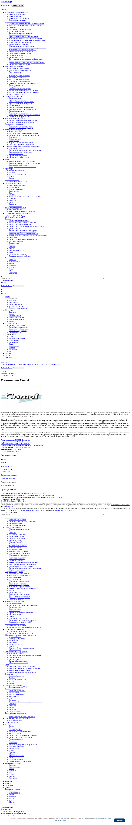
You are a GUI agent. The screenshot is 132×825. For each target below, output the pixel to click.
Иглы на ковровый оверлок (18, 165)
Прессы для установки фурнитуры (21, 128)
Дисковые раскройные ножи (19, 68)
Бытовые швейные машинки (19, 18)
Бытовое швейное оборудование (16, 12)
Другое (11, 590)
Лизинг (11, 321)
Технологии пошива (16, 306)
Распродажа (5, 362)
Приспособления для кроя (18, 156)
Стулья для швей (15, 657)
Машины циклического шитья (19, 553)
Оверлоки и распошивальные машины (22, 521)
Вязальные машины (12, 180)
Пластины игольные (16, 241)
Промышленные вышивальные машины (23, 120)
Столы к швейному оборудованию (21, 566)
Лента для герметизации (17, 174)
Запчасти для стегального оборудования (23, 230)
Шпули (11, 248)
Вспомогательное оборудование (16, 652)
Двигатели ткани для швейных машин (22, 222)
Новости (12, 348)
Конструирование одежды (14, 130)
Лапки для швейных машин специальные (23, 234)
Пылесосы (12, 204)
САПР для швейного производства (21, 144)
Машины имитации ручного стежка (21, 46)
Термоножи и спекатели (17, 77)
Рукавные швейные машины (19, 44)
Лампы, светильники (16, 189)
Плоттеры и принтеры (17, 639)
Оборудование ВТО (16, 333)
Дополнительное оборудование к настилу (23, 90)
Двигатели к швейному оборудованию (22, 564)
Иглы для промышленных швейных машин (24, 163)
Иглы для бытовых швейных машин (22, 161)
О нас (11, 336)
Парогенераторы (15, 609)
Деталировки (40, 497)
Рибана (11, 267)
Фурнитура (9, 169)
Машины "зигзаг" (15, 542)
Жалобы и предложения (45, 495)
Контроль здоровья (15, 215)
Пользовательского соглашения (63, 510)
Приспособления (15, 614)
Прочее (11, 202)
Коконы (12, 176)
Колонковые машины (16, 547)
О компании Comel (7, 375)
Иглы (7, 159)
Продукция (9, 785)
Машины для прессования (18, 113)
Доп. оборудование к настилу (19, 596)
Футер (11, 269)
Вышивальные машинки (17, 14)
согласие (66, 818)
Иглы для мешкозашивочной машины (22, 167)
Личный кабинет (7, 280)
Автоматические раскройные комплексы (23, 83)
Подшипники (14, 243)
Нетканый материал (16, 209)
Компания (8, 781)
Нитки (11, 178)
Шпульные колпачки (16, 250)
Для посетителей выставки (18, 308)
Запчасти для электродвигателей (20, 731)
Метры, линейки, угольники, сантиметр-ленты (25, 196)
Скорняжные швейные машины (20, 53)
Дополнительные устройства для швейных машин (27, 63)
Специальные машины (17, 55)
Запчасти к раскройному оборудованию (23, 239)
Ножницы (12, 195)
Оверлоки (12, 27)
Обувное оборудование (17, 570)
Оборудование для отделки (14, 124)
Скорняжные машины (17, 559)
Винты (11, 726)
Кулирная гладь (14, 261)
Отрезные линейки (15, 74)
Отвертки (12, 198)
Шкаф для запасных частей (18, 663)
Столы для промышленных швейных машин (25, 61)
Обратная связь (14, 342)
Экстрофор (13, 273)
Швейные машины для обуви (19, 64)
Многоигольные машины (18, 546)
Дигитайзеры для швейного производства (24, 135)
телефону (9, 506)
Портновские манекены (17, 20)
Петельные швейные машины (19, 35)
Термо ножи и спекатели (18, 583)
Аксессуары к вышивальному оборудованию (25, 627)
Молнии (12, 172)
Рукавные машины (15, 549)
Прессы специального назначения (21, 107)
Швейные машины (15, 523)
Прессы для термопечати (18, 100)
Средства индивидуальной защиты (17, 213)
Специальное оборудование (19, 117)
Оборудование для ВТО (13, 96)
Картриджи (13, 137)
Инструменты (14, 191)
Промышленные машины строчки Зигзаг (23, 37)
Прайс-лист (39, 493)
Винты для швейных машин (19, 221)
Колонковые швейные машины (20, 42)
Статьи (11, 344)
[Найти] (103, 278)
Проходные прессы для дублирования (22, 620)
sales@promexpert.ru (8, 478)
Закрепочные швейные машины (20, 33)
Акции (7, 355)
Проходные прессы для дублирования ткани (24, 115)
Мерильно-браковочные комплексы (21, 143)
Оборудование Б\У (11, 722)
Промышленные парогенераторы (20, 103)
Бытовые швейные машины (15, 518)
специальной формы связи (120, 505)
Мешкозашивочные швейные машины (22, 50)
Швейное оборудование (17, 325)
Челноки (12, 247)
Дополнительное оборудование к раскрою (24, 92)
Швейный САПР (15, 650)
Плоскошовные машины (17, 534)
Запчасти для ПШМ (16, 228)
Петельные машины (16, 540)
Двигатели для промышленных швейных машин (26, 59)
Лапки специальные (16, 739)
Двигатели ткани (15, 728)
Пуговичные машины (16, 31)
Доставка (12, 312)
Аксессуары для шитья (13, 183)
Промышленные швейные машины (17, 22)
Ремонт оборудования (16, 317)
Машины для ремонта (16, 148)
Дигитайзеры (13, 640)
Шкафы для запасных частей (19, 157)
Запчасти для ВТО (15, 730)
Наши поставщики (15, 304)
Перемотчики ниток (16, 154)
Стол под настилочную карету (20, 89)
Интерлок (12, 260)
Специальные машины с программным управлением (27, 48)
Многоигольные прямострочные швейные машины (27, 40)
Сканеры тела (14, 141)
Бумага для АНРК (15, 131)
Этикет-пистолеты (15, 206)
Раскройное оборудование (14, 66)
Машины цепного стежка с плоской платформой (26, 38)
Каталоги (12, 301)
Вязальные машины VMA (18, 182)
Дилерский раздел (57, 497)
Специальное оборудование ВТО (20, 622)
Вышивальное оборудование (15, 118)
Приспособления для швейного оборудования (25, 150)
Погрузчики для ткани (17, 85)
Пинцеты (12, 200)
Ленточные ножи (15, 72)
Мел (10, 193)
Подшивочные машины (17, 557)
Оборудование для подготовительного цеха (20, 635)
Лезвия (11, 741)
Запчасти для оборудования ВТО (20, 224)
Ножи (11, 252)
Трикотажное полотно (13, 258)
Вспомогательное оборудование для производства (22, 146)
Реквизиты (13, 349)
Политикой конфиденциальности (30, 510)
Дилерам (8, 353)
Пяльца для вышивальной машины (21, 122)
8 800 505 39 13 (6, 5)
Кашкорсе (12, 265)
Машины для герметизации (18, 631)
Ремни (11, 245)
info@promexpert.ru (7, 485)
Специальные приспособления (20, 256)
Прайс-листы (12, 323)
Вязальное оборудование (18, 331)
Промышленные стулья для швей (20, 152)
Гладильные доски (15, 98)
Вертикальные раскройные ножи (20, 70)
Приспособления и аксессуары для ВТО (23, 109)
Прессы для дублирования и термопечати (23, 605)
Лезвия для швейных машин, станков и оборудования (28, 235)
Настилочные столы (16, 94)
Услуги (7, 297)
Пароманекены (14, 105)
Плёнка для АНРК (15, 139)
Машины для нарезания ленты (20, 81)
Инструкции (13, 302)
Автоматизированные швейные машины (23, 562)
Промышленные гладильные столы (21, 102)
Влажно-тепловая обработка (15, 601)
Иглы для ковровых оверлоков (20, 670)
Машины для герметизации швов (21, 126)
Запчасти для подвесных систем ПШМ (22, 232)
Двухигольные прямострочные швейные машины (26, 25)
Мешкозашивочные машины (19, 555)
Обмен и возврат (15, 316)
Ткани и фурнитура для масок (15, 208)
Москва (3, 282)
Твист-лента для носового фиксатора (22, 211)
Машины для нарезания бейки (19, 76)
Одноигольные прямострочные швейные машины (26, 24)
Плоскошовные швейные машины (21, 29)
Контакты (8, 357)
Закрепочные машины (17, 538)
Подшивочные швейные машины (21, 51)
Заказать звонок (18, 5)
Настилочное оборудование (19, 79)
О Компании (11, 335)
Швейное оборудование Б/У (15, 217)
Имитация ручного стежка (18, 551)
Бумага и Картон (15, 637)
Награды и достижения (17, 338)
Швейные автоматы (16, 57)
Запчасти (8, 219)
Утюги (11, 616)
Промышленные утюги (17, 111)
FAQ (10, 351)
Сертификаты (14, 346)
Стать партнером (31, 495)
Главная (3, 371)
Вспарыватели (14, 187)
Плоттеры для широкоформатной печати (23, 133)
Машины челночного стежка (19, 529)
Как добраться (14, 340)
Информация (12, 299)
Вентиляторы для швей (17, 185)
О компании (12, 495)
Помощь (10, 310)
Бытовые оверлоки (15, 16)
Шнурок (12, 271)
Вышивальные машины (17, 520)
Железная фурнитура (16, 170)
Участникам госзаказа (17, 319)
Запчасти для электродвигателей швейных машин (26, 226)
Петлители (13, 237)
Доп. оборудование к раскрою (19, 598)
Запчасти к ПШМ (15, 733)
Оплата (11, 314)
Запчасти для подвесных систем (20, 737)
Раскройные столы (15, 87)
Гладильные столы (15, 607)
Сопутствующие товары (17, 254)
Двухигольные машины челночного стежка (24, 531)
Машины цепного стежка (18, 544)
